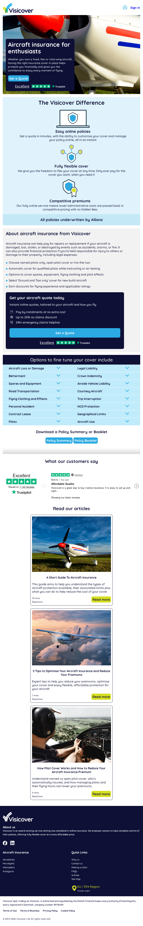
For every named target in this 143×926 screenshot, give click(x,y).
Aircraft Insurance (16, 852)
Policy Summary (59, 440)
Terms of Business (29, 910)
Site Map (76, 879)
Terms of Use (10, 910)
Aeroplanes (9, 859)
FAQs (74, 871)
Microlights (8, 863)
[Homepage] (18, 8)
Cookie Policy (68, 910)
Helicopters (9, 867)
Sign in (135, 7)
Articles (75, 875)
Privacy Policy (50, 910)
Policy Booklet (85, 440)
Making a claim (79, 867)
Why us (75, 859)
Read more (101, 599)
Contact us (77, 863)
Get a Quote (18, 78)
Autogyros (8, 871)
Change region (83, 891)
